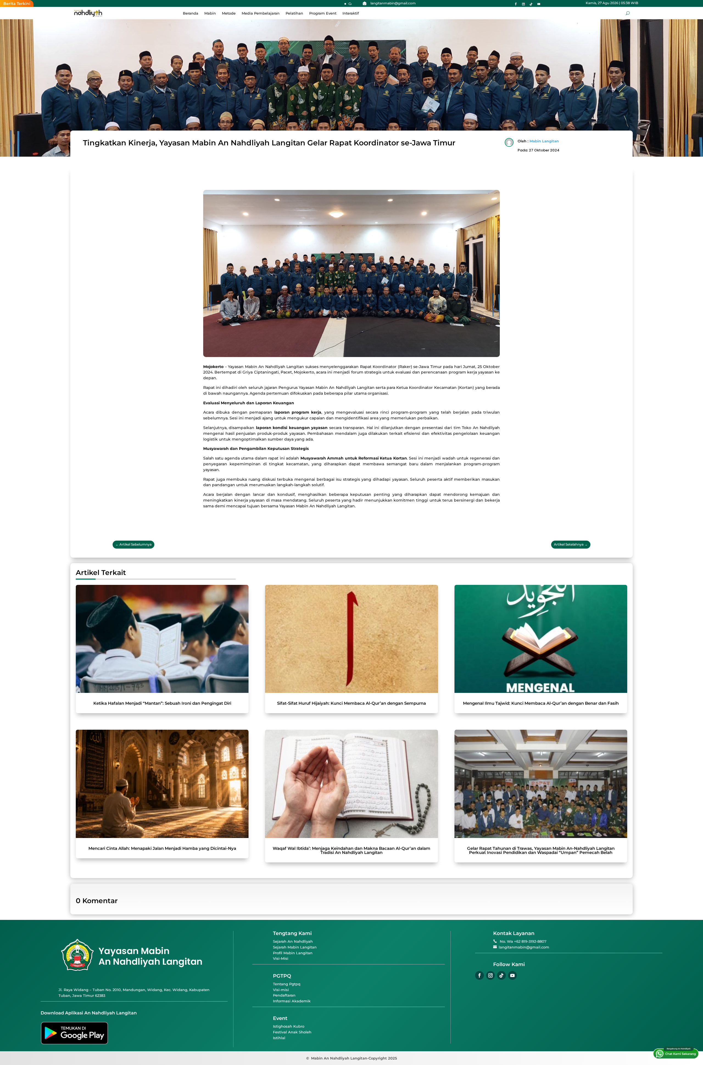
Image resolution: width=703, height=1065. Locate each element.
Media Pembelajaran (261, 13)
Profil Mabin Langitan (293, 953)
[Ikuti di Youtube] (539, 4)
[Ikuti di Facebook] (515, 4)
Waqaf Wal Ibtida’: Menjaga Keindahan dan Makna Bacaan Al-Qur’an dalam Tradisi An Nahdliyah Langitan (351, 850)
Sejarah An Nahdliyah (293, 941)
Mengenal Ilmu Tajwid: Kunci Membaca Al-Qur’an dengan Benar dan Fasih (541, 703)
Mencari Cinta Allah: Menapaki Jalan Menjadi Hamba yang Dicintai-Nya (162, 848)
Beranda (190, 13)
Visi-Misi (280, 958)
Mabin (210, 13)
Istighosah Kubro (288, 1026)
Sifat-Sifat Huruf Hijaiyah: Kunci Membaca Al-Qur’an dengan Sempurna (351, 703)
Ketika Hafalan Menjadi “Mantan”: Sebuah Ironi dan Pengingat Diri (162, 703)
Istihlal (279, 1038)
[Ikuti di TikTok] (531, 4)
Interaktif (350, 13)
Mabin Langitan (544, 141)
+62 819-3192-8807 (530, 941)
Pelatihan (294, 13)
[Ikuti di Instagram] (523, 4)
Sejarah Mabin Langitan (295, 947)
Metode (229, 13)
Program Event (322, 13)
